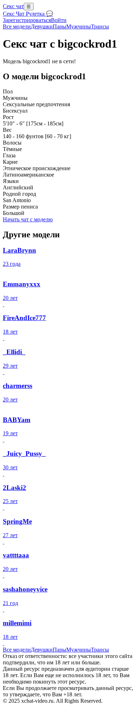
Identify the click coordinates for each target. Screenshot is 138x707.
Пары (59, 26)
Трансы (100, 26)
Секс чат (13, 6)
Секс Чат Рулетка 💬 (28, 14)
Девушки (42, 26)
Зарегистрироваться (27, 20)
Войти (59, 20)
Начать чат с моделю (28, 219)
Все (17, 26)
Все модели (17, 650)
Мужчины (78, 26)
